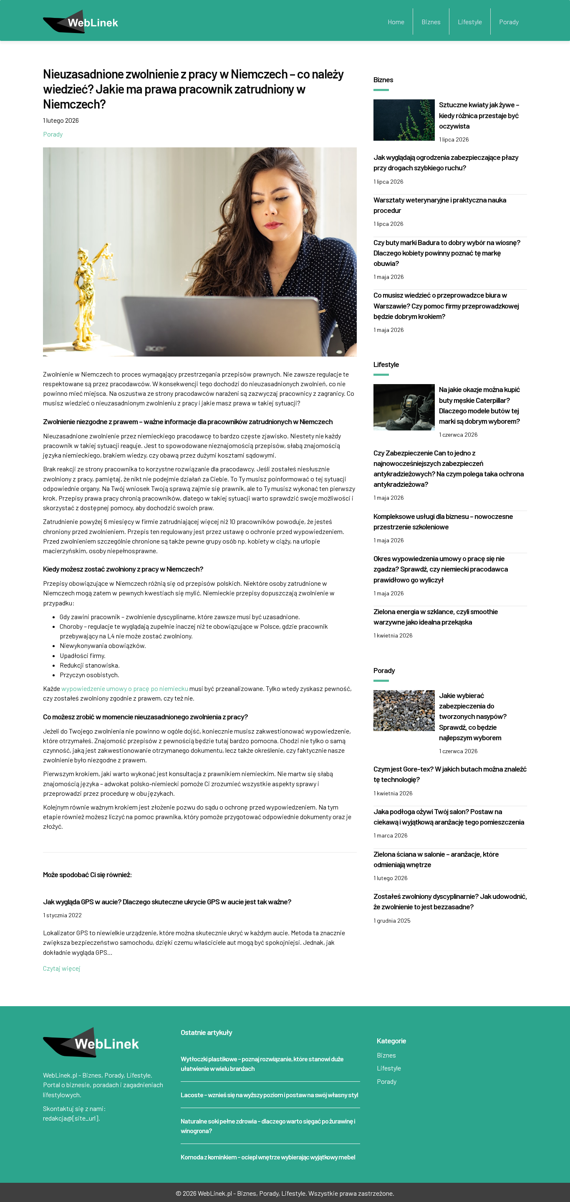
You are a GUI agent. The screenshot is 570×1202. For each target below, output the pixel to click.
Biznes (431, 21)
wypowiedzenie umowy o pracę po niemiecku (124, 688)
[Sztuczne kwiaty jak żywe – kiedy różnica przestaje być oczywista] (404, 119)
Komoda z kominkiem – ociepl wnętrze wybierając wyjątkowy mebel (268, 1157)
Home (396, 21)
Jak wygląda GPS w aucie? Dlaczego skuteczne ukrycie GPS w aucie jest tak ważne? (167, 901)
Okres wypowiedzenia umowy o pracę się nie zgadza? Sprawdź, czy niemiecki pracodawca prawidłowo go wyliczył (440, 569)
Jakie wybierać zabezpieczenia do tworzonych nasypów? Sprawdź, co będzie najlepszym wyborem (473, 716)
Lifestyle (470, 21)
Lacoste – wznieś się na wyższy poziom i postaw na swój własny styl (269, 1094)
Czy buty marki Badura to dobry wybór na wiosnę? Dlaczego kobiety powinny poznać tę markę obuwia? (446, 253)
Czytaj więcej (62, 968)
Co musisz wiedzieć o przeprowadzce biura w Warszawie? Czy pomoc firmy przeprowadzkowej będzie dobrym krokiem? (446, 305)
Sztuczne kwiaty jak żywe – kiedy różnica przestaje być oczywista (479, 115)
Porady (509, 21)
